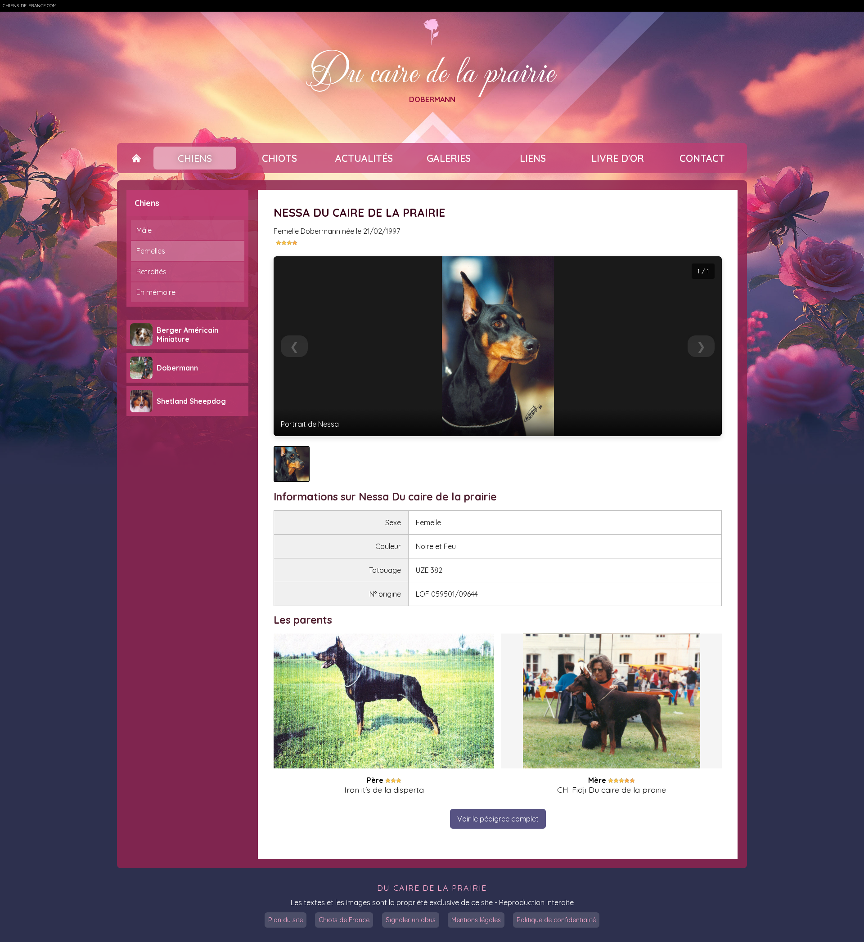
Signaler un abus (411, 920)
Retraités (151, 271)
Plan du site (285, 920)
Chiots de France (344, 920)
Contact (702, 158)
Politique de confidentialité (556, 920)
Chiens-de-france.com (30, 6)
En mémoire (156, 292)
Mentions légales (476, 920)
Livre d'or (617, 158)
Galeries (449, 158)
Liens (533, 158)
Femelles (150, 250)
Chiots (279, 158)
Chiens (195, 158)
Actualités (364, 158)
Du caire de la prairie (432, 70)
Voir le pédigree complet (498, 818)
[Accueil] (136, 158)
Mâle (144, 230)
